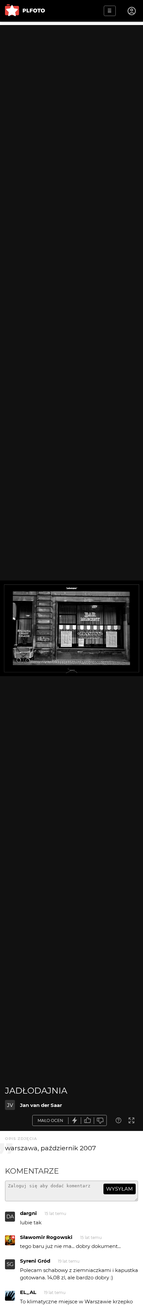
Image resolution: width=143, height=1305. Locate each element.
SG (10, 1264)
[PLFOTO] (25, 11)
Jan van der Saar (41, 1105)
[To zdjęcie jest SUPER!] (74, 1120)
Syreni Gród (35, 1261)
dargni (28, 1213)
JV (10, 1105)
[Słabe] (100, 1120)
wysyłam (119, 1189)
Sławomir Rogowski (46, 1237)
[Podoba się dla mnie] (87, 1120)
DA (10, 1216)
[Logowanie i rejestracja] (132, 11)
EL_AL (28, 1292)
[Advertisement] (71, 96)
